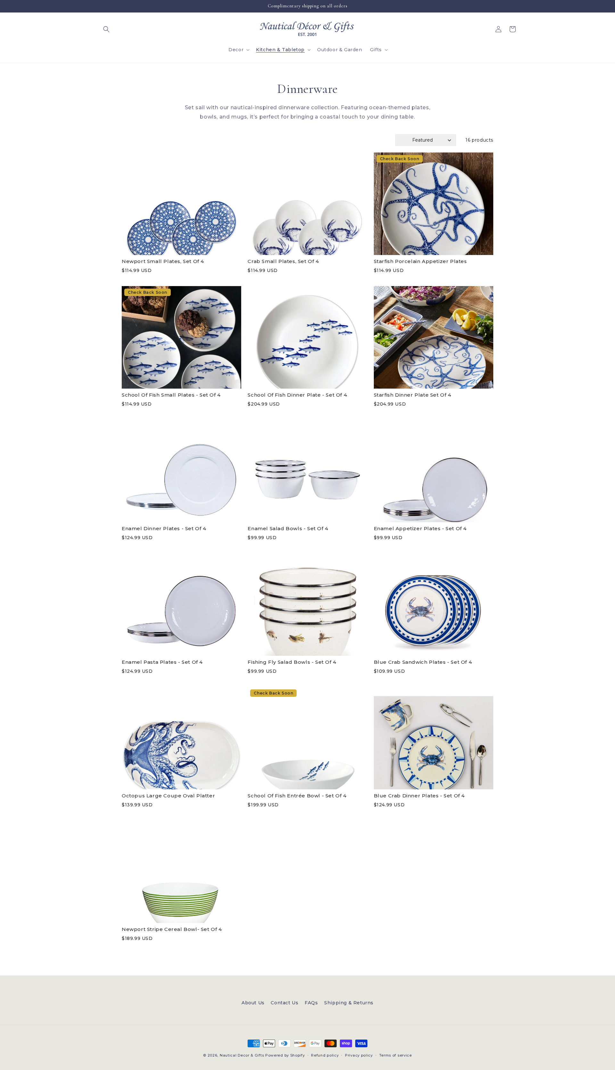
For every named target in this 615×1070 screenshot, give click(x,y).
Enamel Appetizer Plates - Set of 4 (420, 528)
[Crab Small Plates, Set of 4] (307, 203)
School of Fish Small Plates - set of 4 (171, 395)
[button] (106, 29)
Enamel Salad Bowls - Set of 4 (288, 528)
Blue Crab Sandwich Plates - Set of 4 (423, 662)
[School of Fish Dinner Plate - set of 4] (307, 337)
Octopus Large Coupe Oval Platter (168, 796)
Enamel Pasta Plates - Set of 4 (162, 662)
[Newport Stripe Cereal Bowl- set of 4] (181, 871)
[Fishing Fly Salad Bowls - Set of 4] (307, 604)
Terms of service (395, 1055)
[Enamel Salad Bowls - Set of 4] (307, 471)
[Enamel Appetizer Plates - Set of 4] (433, 471)
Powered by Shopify (285, 1055)
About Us (253, 1003)
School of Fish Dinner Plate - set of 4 (297, 395)
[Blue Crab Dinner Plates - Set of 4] (433, 738)
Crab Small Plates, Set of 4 (283, 261)
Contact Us (284, 1003)
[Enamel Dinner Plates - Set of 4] (181, 471)
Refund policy (325, 1055)
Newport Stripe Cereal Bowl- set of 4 (172, 929)
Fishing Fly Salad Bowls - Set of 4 (292, 662)
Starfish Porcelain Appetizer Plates (420, 261)
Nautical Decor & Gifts (242, 1055)
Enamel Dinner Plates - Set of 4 (164, 528)
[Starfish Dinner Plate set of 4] (433, 337)
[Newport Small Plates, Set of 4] (181, 203)
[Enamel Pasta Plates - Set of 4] (181, 604)
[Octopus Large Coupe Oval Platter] (181, 738)
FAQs (311, 1003)
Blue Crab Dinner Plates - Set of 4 (419, 796)
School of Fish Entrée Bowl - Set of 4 (297, 796)
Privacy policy (359, 1055)
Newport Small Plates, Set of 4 (163, 261)
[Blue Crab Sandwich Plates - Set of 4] (433, 604)
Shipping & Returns (348, 1003)
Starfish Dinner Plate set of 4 (412, 395)
